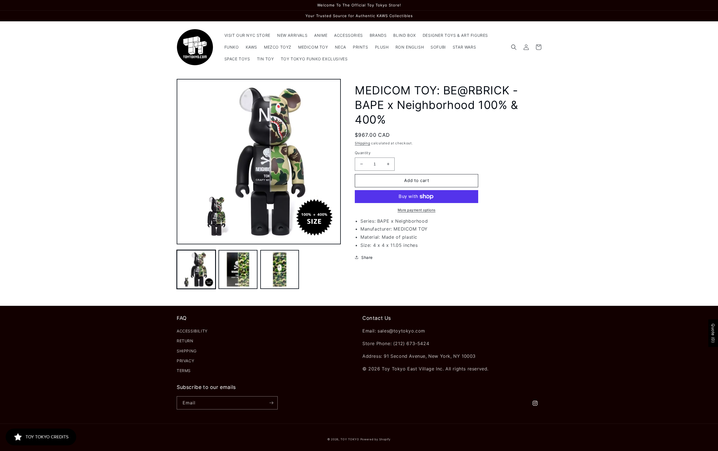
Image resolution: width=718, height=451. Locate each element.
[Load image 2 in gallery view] (237, 269)
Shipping (362, 143)
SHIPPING (187, 350)
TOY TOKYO (349, 439)
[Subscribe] (271, 402)
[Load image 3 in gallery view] (279, 269)
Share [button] (367, 257)
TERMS (184, 370)
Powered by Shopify (375, 439)
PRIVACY (185, 360)
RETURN (185, 340)
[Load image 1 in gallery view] (196, 269)
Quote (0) (713, 333)
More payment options (417, 210)
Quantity (362, 153)
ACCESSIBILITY (192, 331)
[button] (514, 47)
